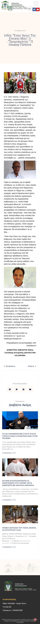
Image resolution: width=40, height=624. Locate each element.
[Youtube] (38, 9)
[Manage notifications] (35, 619)
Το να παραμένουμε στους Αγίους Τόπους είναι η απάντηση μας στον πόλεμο (19, 436)
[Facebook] (34, 9)
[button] (36, 3)
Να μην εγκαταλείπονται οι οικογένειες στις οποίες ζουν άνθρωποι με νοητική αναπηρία (18, 483)
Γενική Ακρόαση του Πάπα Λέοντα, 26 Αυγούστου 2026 (19, 529)
